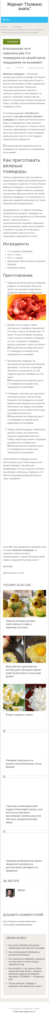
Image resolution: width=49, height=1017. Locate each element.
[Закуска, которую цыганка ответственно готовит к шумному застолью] (24, 603)
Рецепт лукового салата (19, 714)
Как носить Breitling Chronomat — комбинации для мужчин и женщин (26, 946)
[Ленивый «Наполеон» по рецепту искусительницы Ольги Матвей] (24, 743)
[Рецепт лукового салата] (24, 697)
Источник (8, 566)
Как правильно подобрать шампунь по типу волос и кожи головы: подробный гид (26, 962)
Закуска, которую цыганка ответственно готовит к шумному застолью (20, 624)
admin (8, 68)
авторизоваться (24, 924)
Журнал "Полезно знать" (24, 6)
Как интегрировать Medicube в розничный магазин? (24, 953)
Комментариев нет (36, 68)
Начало (4, 27)
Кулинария (17, 27)
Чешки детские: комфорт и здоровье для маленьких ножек (25, 984)
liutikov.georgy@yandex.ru (24, 1011)
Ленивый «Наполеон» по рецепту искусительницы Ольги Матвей (23, 763)
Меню (6, 19)
